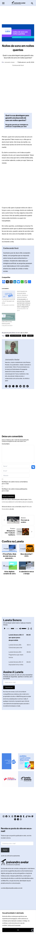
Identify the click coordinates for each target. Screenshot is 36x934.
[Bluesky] (20, 386)
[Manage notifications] (32, 930)
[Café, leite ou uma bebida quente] (8, 317)
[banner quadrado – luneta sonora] (26, 779)
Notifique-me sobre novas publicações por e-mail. (14, 490)
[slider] (12, 628)
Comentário (6, 444)
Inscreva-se (9, 687)
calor (24, 335)
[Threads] (17, 386)
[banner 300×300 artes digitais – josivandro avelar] (26, 761)
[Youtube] (24, 386)
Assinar (5, 850)
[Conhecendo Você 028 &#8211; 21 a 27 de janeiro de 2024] (8, 294)
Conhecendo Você (18, 65)
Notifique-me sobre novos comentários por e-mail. (15, 483)
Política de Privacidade (14, 925)
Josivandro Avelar (9, 62)
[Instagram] (6, 386)
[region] (18, 922)
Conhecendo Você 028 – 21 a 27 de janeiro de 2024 (8, 301)
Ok (18, 930)
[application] (18, 628)
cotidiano (30, 335)
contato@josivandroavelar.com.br (11, 888)
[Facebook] (10, 386)
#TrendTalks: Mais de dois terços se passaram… (9, 556)
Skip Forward (31, 628)
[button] (32, 3)
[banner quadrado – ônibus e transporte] (10, 779)
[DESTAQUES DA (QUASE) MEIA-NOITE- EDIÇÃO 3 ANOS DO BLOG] (24, 301)
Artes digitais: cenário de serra (9, 573)
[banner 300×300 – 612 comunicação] (10, 761)
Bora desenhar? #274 (27, 555)
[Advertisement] (18, 14)
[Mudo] (20, 628)
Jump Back (28, 628)
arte (7, 335)
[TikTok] (27, 386)
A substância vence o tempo (26, 573)
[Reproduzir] (5, 628)
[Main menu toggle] (3, 3)
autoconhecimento (15, 335)
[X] (13, 386)
